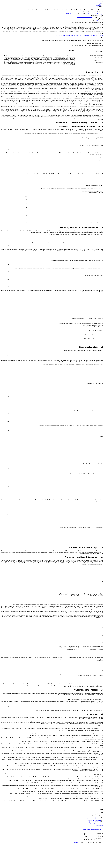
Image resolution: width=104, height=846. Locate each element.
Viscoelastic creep (60, 35)
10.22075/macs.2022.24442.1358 (84, 17)
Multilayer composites (76, 35)
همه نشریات (98, 817)
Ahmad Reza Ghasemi (87, 20)
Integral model (67, 35)
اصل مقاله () (70, 13)
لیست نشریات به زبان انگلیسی (93, 3)
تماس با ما (98, 5)
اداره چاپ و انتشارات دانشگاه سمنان (92, 829)
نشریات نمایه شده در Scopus (94, 819)
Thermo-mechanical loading (96, 35)
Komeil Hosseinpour (98, 20)
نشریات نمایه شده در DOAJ (94, 820)
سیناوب (76, 842)
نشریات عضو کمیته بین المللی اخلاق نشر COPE (89, 823)
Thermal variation (86, 35)
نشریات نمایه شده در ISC (95, 821)
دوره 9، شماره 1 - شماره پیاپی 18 (95, 13)
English (99, 6)
